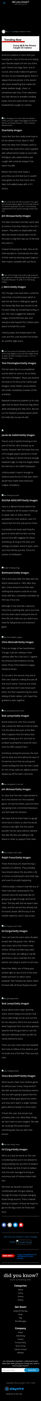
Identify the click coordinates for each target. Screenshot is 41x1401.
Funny (20, 1293)
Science (20, 1296)
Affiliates (20, 1352)
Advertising (20, 1336)
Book (20, 1314)
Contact (20, 1339)
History (20, 1300)
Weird (20, 1289)
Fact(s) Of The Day (20, 1311)
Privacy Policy (20, 1342)
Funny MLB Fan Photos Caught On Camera (20, 19)
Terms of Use (20, 1346)
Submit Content (20, 1349)
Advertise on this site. (14, 1394)
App (20, 1318)
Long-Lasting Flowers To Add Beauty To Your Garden (27, 1256)
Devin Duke (10, 31)
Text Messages (20, 1321)
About (20, 1332)
